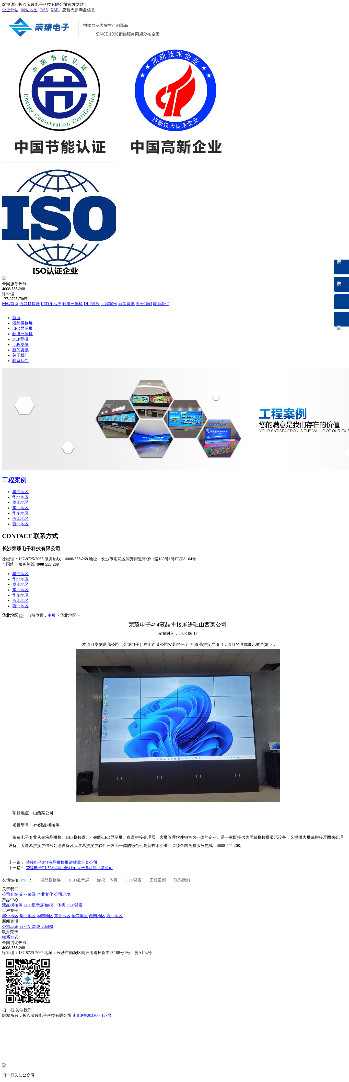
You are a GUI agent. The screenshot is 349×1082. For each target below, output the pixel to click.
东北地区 (20, 508)
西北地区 (20, 524)
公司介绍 (10, 894)
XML (55, 10)
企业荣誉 (27, 894)
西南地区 (20, 518)
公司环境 (62, 894)
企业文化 (45, 894)
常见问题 (45, 926)
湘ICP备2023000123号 (92, 1015)
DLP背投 (92, 303)
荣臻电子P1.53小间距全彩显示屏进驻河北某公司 (69, 868)
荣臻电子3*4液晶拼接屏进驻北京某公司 (61, 862)
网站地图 (29, 10)
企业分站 (10, 10)
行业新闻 (27, 926)
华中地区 (20, 492)
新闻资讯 (126, 303)
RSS (44, 10)
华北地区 (20, 497)
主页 (52, 615)
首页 (16, 318)
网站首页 (10, 303)
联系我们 (161, 303)
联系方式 (10, 937)
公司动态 (10, 926)
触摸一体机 (72, 303)
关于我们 (144, 303)
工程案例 (109, 303)
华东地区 (20, 513)
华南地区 (20, 502)
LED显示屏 (51, 303)
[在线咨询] (341, 267)
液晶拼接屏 (29, 303)
